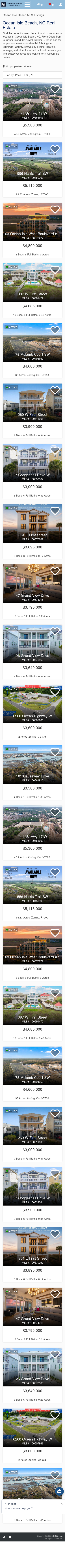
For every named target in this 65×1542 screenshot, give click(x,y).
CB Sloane (57, 1535)
